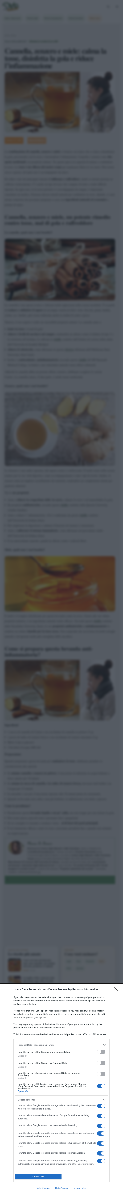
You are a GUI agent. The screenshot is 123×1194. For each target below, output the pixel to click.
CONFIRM (38, 1176)
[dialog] (61, 1088)
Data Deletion (43, 1188)
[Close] (117, 990)
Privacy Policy (80, 1188)
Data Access (61, 1188)
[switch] (101, 1052)
